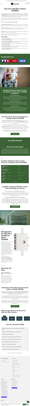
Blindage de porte (14, 361)
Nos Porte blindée (14, 360)
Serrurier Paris (3, 360)
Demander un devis (15, 306)
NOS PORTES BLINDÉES (15, 206)
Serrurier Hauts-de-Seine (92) (5, 361)
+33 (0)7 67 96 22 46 (14, 383)
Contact (13, 372)
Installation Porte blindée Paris (16, 375)
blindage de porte (7, 199)
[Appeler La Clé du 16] (28, 402)
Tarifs (13, 373)
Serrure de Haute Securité (15, 363)
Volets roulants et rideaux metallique (15, 368)
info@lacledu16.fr (14, 385)
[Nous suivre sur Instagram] (1, 400)
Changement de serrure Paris (16, 376)
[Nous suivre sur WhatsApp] (3, 400)
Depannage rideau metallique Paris (16, 365)
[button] (27, 2)
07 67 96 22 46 (4, 14)
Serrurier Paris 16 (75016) (6, 43)
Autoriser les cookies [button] (25, 404)
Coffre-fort (13, 369)
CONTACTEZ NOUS (15, 133)
